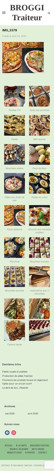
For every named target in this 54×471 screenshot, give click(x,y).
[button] (4, 12)
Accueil (8, 445)
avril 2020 (33, 413)
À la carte (21, 445)
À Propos (30, 452)
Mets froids (38, 449)
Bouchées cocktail (39, 445)
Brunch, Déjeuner (19, 449)
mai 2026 (10, 413)
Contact (42, 452)
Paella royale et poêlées (14, 371)
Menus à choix (14, 452)
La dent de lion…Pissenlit (15, 387)
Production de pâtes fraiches (17, 376)
